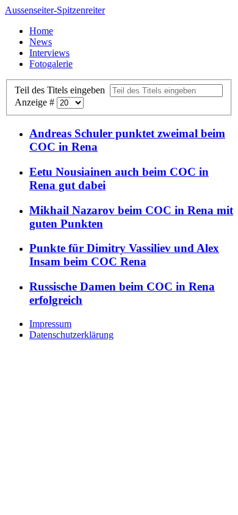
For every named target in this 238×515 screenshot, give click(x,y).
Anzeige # (36, 102)
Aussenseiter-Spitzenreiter (55, 10)
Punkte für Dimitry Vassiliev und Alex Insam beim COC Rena (124, 255)
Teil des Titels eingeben (62, 90)
